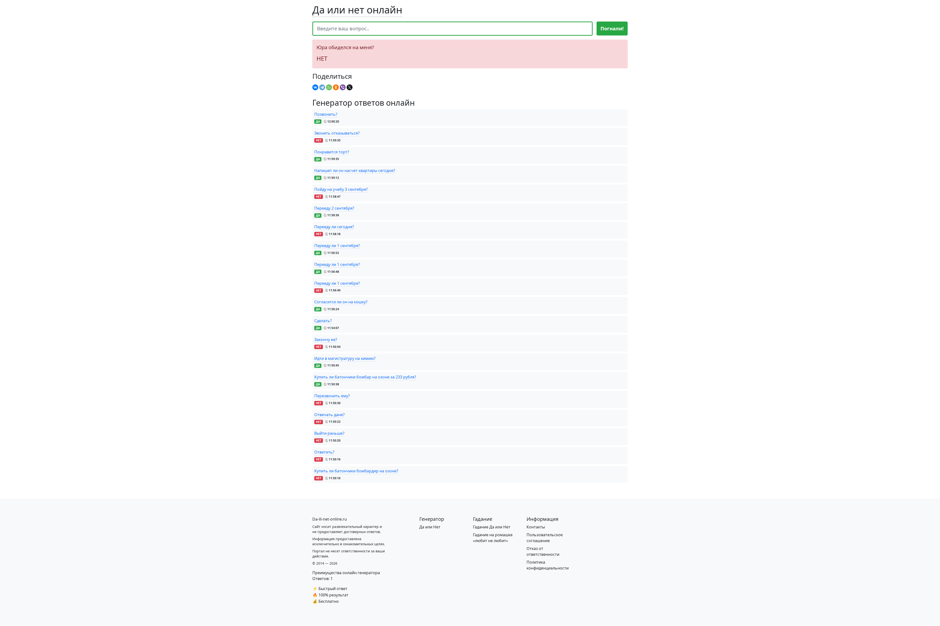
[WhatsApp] (329, 87)
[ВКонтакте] (315, 87)
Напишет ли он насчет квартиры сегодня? (354, 170)
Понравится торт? (331, 152)
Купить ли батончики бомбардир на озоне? (356, 471)
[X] (349, 87)
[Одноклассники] (336, 87)
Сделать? (323, 320)
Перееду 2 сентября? (334, 208)
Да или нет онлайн (357, 9)
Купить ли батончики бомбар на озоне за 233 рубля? (365, 377)
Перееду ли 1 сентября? (337, 245)
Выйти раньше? (329, 433)
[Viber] (343, 87)
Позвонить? (325, 114)
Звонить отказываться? (337, 133)
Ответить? (324, 452)
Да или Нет (429, 527)
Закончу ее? (325, 339)
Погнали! (612, 28)
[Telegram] (322, 87)
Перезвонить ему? (332, 395)
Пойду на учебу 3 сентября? (341, 189)
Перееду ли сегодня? (334, 226)
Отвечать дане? (329, 414)
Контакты (536, 527)
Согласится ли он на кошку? (340, 302)
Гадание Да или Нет (491, 527)
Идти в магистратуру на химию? (345, 358)
